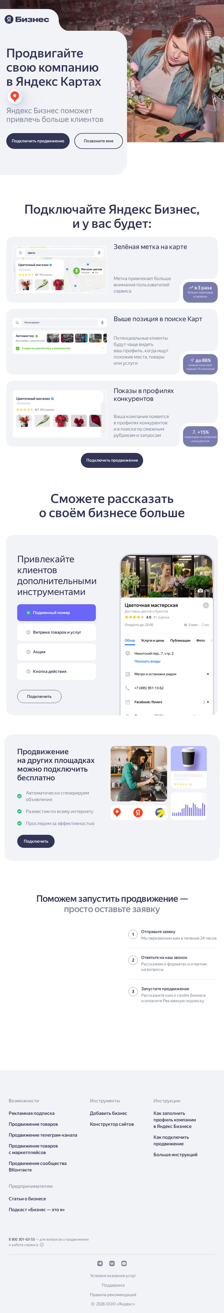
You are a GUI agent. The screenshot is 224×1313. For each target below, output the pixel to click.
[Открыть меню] (208, 33)
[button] (199, 21)
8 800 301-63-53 (22, 1239)
